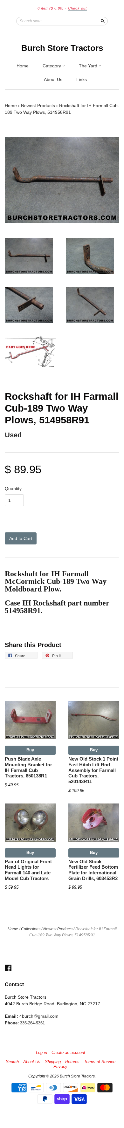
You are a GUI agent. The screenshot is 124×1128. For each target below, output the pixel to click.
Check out (77, 8)
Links (81, 79)
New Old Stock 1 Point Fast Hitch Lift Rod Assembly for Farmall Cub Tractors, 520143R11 (93, 770)
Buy (30, 750)
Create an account (68, 1052)
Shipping (53, 1062)
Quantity (13, 488)
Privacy (60, 1066)
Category (52, 65)
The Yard (89, 65)
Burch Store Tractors (62, 48)
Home (23, 65)
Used (13, 435)
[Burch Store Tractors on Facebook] (8, 968)
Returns (72, 1062)
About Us (53, 79)
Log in (41, 1052)
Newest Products (38, 105)
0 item (51, 8)
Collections (30, 929)
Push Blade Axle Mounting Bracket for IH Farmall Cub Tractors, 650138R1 (28, 767)
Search (12, 1062)
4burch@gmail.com (39, 1016)
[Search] (103, 21)
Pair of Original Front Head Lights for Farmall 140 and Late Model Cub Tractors (28, 870)
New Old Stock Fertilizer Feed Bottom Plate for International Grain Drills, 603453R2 (93, 870)
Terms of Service (99, 1062)
